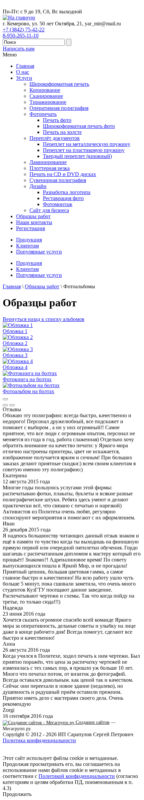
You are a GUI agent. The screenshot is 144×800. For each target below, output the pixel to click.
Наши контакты (34, 222)
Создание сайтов (92, 722)
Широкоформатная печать (59, 84)
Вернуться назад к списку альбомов (43, 319)
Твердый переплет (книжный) (77, 156)
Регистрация (30, 228)
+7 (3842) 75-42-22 (24, 29)
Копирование (44, 90)
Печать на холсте (62, 132)
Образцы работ (33, 216)
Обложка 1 (15, 331)
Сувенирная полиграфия (57, 180)
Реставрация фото (63, 198)
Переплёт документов (54, 138)
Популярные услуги (39, 252)
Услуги (24, 78)
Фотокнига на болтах (27, 379)
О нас (22, 72)
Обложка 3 (15, 355)
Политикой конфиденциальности (77, 776)
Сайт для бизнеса (49, 210)
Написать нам (18, 48)
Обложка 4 (15, 367)
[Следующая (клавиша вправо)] (12, 405)
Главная (25, 66)
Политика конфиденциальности (39, 740)
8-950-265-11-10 (21, 35)
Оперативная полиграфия (58, 108)
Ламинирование (48, 162)
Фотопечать (43, 114)
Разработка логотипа (66, 192)
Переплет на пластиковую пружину (84, 150)
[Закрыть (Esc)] (5, 399)
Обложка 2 (15, 343)
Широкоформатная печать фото (79, 126)
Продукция (29, 240)
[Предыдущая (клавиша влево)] (5, 405)
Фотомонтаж (57, 204)
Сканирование (46, 96)
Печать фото (57, 120)
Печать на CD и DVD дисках (62, 174)
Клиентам (27, 246)
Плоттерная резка (49, 168)
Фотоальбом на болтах (28, 391)
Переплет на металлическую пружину (86, 144)
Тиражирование (47, 102)
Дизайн (38, 186)
